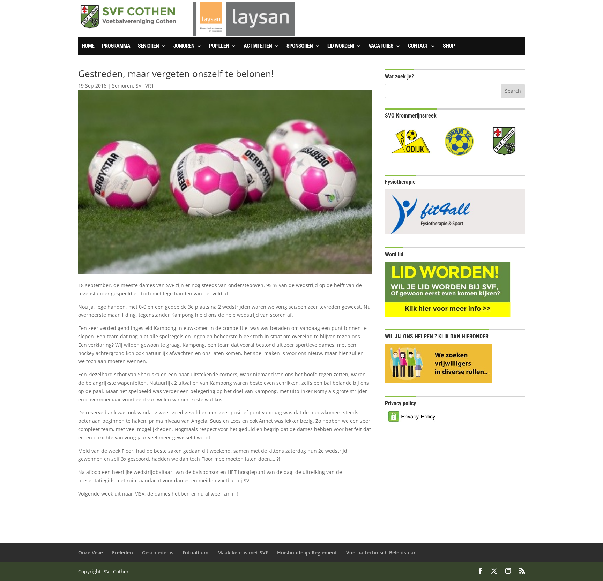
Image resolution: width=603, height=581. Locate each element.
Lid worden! (340, 46)
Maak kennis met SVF (242, 552)
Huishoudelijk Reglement (307, 552)
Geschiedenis (157, 552)
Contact (418, 46)
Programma (116, 46)
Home (88, 46)
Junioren (183, 46)
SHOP (449, 46)
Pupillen (219, 46)
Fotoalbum (195, 552)
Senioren (148, 46)
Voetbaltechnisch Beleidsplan (381, 552)
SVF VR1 (145, 85)
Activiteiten (258, 46)
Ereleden (122, 552)
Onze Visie (90, 552)
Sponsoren (299, 46)
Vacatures (380, 46)
